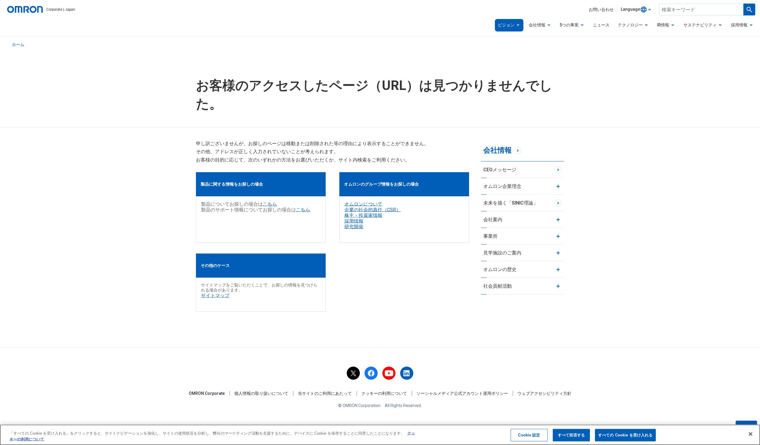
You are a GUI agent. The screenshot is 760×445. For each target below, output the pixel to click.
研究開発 (353, 226)
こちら (270, 204)
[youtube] (388, 373)
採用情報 (353, 221)
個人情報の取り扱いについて (261, 393)
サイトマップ (215, 295)
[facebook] (371, 373)
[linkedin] (406, 373)
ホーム (18, 44)
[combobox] (635, 9)
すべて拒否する (571, 435)
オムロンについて (363, 204)
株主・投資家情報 (363, 215)
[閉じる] (750, 434)
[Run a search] (749, 9)
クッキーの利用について (384, 393)
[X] (353, 373)
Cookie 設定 (529, 435)
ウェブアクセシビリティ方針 (544, 393)
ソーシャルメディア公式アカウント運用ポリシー (462, 393)
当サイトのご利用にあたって (325, 393)
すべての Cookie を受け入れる (625, 435)
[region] (380, 435)
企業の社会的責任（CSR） (372, 210)
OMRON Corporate (207, 393)
